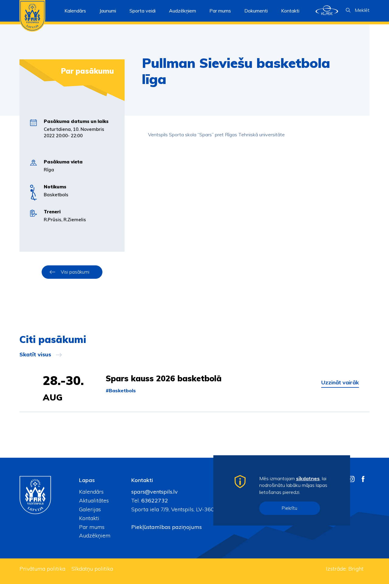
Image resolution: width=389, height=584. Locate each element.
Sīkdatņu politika (92, 568)
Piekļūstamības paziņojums (166, 526)
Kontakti (290, 11)
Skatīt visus (35, 354)
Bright (355, 568)
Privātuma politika (42, 568)
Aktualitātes (94, 500)
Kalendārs (75, 11)
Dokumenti (256, 11)
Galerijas (90, 509)
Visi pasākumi (75, 272)
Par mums (92, 526)
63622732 (154, 500)
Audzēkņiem (94, 535)
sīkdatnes (308, 478)
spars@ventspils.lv (154, 491)
